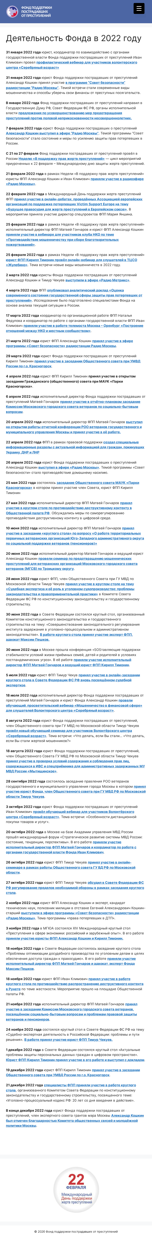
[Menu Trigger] (139, 8)
